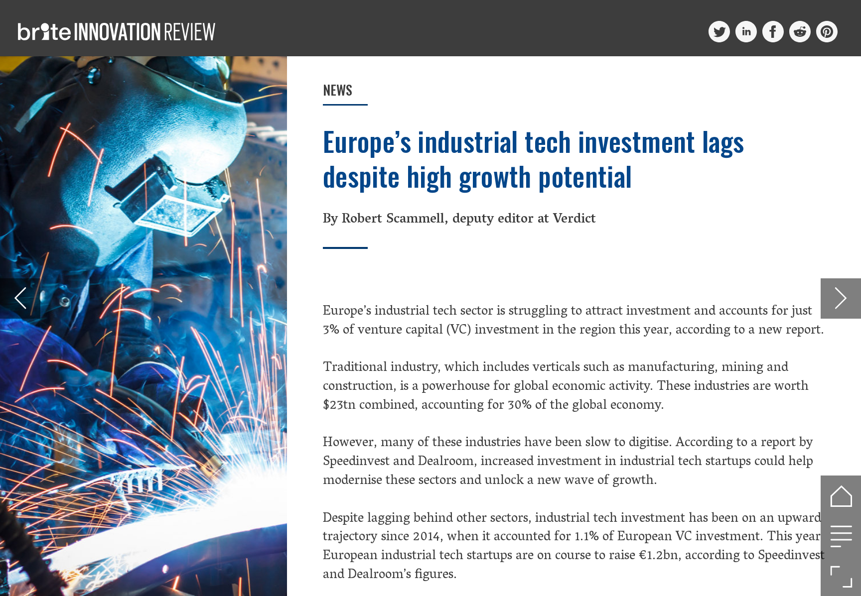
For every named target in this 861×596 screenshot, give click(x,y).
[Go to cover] (841, 496)
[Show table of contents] (841, 536)
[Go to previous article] (20, 298)
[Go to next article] (841, 298)
